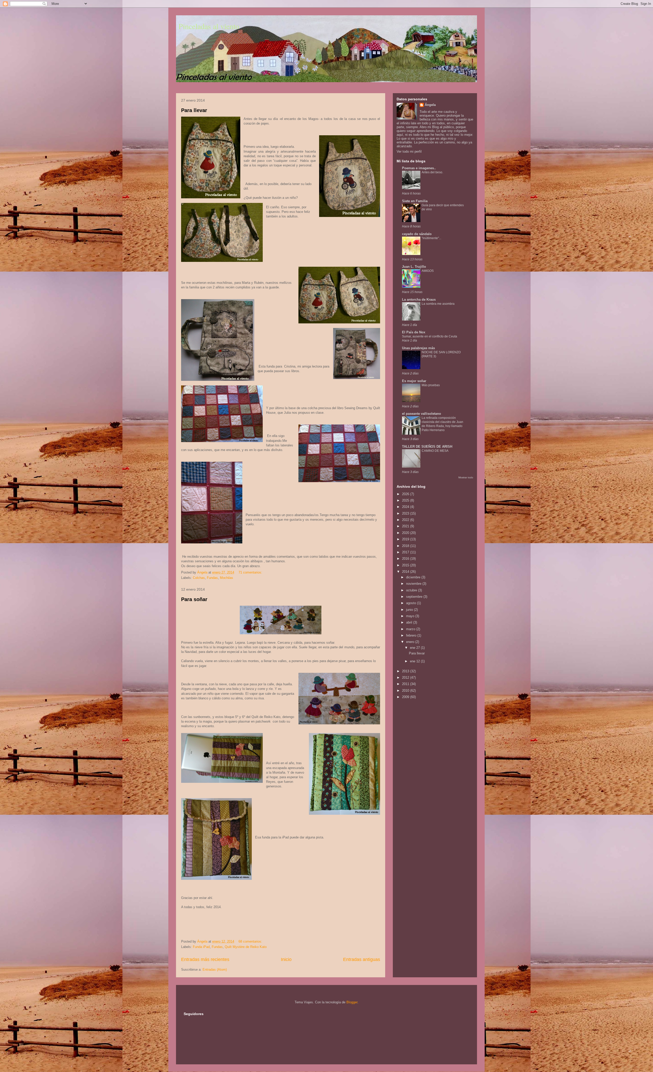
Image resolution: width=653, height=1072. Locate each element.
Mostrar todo (465, 477)
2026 (406, 494)
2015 (406, 565)
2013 (406, 671)
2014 (406, 572)
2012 (406, 677)
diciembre (413, 577)
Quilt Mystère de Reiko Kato (246, 947)
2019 (406, 539)
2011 (406, 684)
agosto (411, 603)
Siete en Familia (415, 201)
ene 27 (415, 648)
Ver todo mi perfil (409, 151)
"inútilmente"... (431, 238)
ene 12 (415, 661)
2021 (406, 526)
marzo (411, 629)
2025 (406, 500)
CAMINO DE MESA (435, 451)
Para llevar (194, 110)
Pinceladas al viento (209, 26)
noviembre (414, 584)
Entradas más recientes (205, 959)
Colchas (199, 578)
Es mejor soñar (414, 381)
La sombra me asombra (438, 304)
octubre (412, 590)
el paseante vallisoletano (421, 414)
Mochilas (226, 578)
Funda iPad (201, 947)
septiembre (414, 597)
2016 (406, 559)
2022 (406, 520)
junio (410, 610)
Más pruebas (431, 385)
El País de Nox (413, 332)
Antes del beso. (432, 172)
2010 (406, 690)
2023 (406, 513)
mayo (410, 616)
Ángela (430, 105)
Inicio (286, 959)
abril (409, 622)
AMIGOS (428, 271)
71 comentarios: (250, 572)
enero (410, 642)
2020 (406, 533)
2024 (406, 507)
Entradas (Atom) (215, 969)
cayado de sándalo (417, 234)
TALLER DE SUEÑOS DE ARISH (427, 446)
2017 (406, 552)
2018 (406, 546)
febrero (411, 635)
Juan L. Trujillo (414, 267)
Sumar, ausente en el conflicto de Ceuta (429, 336)
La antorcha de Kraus (419, 299)
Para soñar (194, 599)
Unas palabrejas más (418, 348)
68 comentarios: (250, 941)
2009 (406, 697)
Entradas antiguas (361, 959)
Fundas (212, 578)
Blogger (351, 1002)
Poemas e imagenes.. (419, 168)
